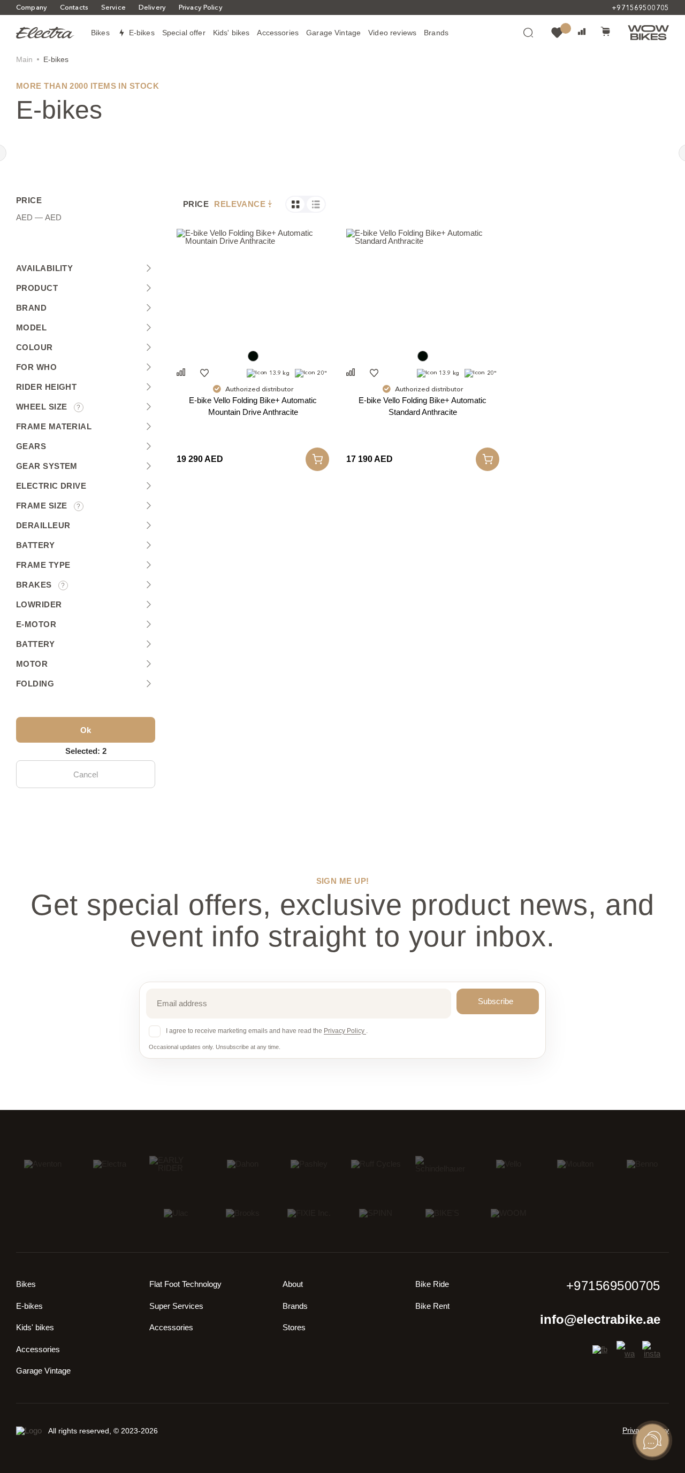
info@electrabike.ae (600, 1319)
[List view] (316, 204)
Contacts (74, 7)
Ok (85, 730)
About (293, 1284)
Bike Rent (432, 1305)
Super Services (176, 1305)
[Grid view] (295, 204)
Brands (295, 1305)
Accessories (38, 1349)
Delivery (152, 7)
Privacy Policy (201, 7)
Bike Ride (432, 1284)
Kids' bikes (35, 1327)
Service (113, 7)
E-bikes (29, 1305)
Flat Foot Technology (185, 1284)
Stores (294, 1327)
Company (31, 7)
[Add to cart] (317, 459)
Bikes (26, 1284)
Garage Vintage (43, 1370)
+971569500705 (640, 8)
